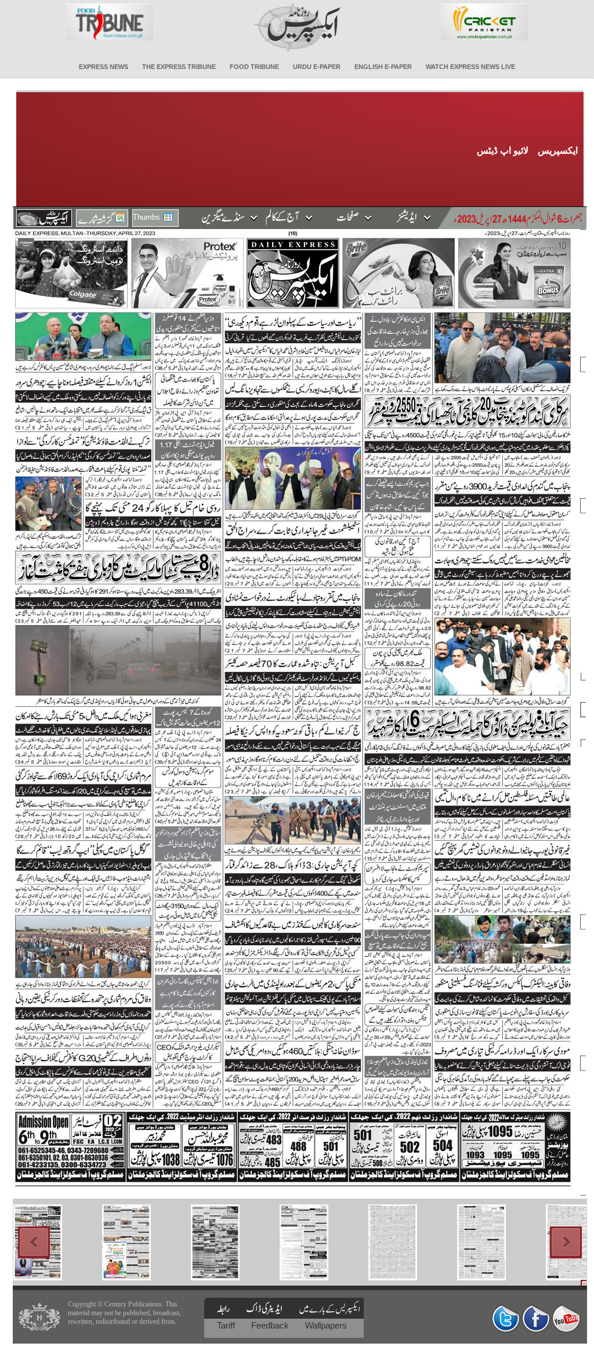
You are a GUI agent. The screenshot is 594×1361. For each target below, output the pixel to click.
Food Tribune (254, 66)
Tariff (227, 1325)
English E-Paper (383, 66)
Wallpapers (326, 1325)
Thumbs (146, 217)
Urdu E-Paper (317, 66)
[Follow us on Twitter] (506, 1318)
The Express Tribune (179, 66)
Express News (103, 66)
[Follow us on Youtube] (566, 1318)
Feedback (271, 1325)
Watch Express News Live (470, 66)
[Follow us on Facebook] (536, 1318)
